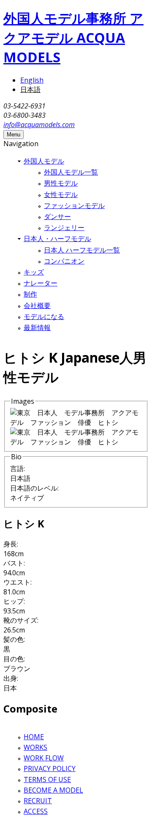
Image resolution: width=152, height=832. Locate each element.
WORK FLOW (44, 758)
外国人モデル (44, 161)
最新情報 (37, 327)
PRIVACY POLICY (50, 768)
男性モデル (61, 183)
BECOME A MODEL (53, 790)
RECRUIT (38, 800)
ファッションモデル (74, 205)
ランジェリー (64, 227)
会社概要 (37, 305)
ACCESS (36, 811)
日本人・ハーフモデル (57, 238)
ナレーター (40, 283)
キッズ (34, 272)
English (31, 80)
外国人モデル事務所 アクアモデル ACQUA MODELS (73, 37)
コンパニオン (64, 261)
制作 (30, 294)
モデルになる (44, 316)
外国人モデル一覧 (71, 172)
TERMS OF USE (47, 779)
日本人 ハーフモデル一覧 (82, 250)
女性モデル (61, 194)
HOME (34, 736)
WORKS (35, 747)
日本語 (30, 89)
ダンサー (57, 216)
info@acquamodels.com (39, 124)
